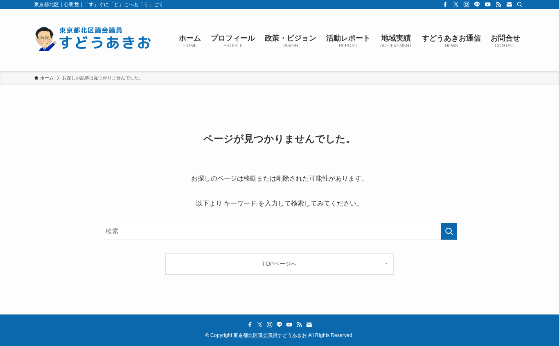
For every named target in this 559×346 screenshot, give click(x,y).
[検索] (519, 4)
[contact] (509, 4)
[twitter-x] (456, 4)
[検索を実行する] (449, 231)
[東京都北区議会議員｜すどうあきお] (96, 40)
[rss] (498, 4)
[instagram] (466, 4)
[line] (477, 4)
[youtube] (487, 4)
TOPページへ (279, 263)
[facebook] (445, 4)
